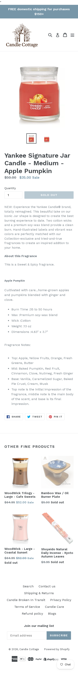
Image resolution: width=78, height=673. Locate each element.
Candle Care (54, 607)
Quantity (10, 188)
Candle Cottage (29, 649)
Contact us (47, 586)
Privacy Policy (60, 600)
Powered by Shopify (57, 649)
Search (28, 586)
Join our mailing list (39, 626)
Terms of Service (27, 607)
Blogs (52, 613)
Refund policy (32, 613)
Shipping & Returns (39, 593)
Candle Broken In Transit (26, 600)
